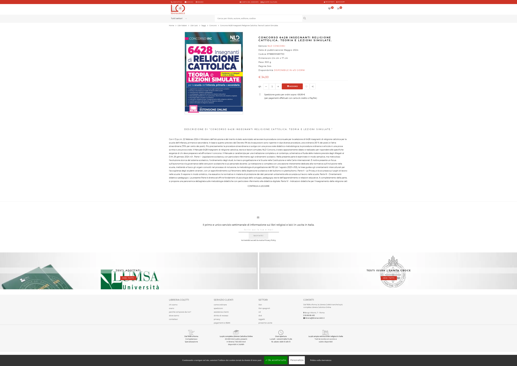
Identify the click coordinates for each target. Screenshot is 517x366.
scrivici (190, 2)
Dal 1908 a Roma (191, 336)
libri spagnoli (264, 308)
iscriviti (258, 236)
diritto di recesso (221, 315)
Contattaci (177, 2)
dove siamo (174, 315)
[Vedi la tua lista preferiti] (330, 9)
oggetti (261, 319)
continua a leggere (258, 186)
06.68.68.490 (309, 315)
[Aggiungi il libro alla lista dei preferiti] (306, 86)
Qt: (259, 87)
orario (200, 2)
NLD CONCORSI (276, 46)
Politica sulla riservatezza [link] (320, 360)
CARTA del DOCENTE (249, 2)
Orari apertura (281, 336)
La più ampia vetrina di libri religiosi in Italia (325, 336)
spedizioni (218, 308)
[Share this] (313, 86)
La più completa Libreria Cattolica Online (236, 336)
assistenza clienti (221, 312)
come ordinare (220, 305)
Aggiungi (293, 86)
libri (260, 305)
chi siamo (173, 305)
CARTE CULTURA (270, 2)
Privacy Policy (270, 240)
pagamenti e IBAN (222, 323)
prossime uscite (265, 323)
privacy (217, 319)
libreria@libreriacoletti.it (315, 318)
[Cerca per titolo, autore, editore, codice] (324, 18)
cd (259, 312)
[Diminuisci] (266, 86)
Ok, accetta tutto (276, 360)
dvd (260, 315)
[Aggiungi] (278, 86)
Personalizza (296, 360)
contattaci (173, 319)
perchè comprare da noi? (180, 312)
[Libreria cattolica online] (178, 10)
